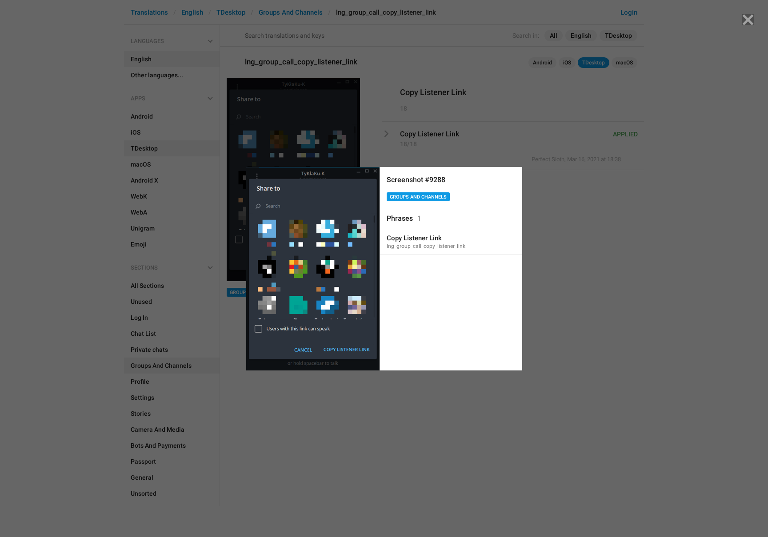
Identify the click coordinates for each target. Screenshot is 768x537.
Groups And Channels (418, 197)
